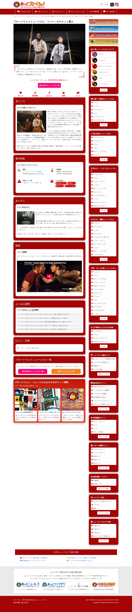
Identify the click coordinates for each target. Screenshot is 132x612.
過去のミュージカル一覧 (66, 371)
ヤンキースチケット (99, 449)
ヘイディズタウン (98, 254)
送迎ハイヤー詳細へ (103, 488)
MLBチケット (97, 456)
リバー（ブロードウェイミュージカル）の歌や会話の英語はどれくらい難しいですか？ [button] (46, 322)
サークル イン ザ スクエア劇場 (32, 171)
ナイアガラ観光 (98, 369)
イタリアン (96, 505)
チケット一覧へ (103, 409)
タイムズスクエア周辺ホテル (102, 536)
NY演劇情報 (94, 11)
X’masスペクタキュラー (100, 341)
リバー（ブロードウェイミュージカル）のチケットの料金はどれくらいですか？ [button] (44, 318)
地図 (42, 173)
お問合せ (25, 602)
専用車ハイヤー (98, 484)
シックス (96, 199)
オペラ (95, 425)
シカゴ (101, 78)
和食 (94, 508)
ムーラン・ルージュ (99, 181)
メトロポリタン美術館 (100, 393)
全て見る (103, 90)
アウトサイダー (98, 226)
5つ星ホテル (97, 525)
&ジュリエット (97, 192)
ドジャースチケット (99, 452)
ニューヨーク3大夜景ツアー (101, 362)
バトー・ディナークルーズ (101, 400)
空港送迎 (96, 480)
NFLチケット (97, 463)
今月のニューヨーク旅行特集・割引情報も (34, 558)
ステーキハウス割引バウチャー (102, 404)
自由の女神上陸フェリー (100, 386)
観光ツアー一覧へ (104, 374)
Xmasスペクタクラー (99, 206)
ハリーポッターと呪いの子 (101, 237)
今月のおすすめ (25, 11)
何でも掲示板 (110, 11)
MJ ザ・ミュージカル (99, 151)
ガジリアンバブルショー (100, 202)
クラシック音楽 (98, 432)
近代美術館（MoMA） (99, 397)
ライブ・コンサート (99, 421)
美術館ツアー (97, 366)
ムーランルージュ (104, 84)
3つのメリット (59, 11)
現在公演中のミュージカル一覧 (49, 85)
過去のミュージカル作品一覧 (32, 182)
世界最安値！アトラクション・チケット (34, 560)
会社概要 (17, 602)
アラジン (101, 54)
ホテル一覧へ (103, 541)
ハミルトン (96, 185)
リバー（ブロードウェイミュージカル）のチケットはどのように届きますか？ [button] (43, 329)
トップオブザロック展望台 (101, 390)
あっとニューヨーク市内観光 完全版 (104, 359)
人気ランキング (42, 11)
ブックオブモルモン (99, 120)
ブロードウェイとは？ (77, 11)
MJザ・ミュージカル (105, 66)
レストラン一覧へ (104, 513)
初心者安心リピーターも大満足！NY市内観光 (82, 558)
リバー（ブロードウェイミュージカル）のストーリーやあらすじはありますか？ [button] (44, 325)
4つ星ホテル (97, 529)
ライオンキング (103, 72)
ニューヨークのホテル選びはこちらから (80, 560)
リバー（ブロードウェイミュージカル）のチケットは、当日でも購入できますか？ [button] (45, 314)
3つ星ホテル (97, 532)
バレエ (95, 428)
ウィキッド (102, 60)
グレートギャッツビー (100, 244)
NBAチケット (97, 459)
